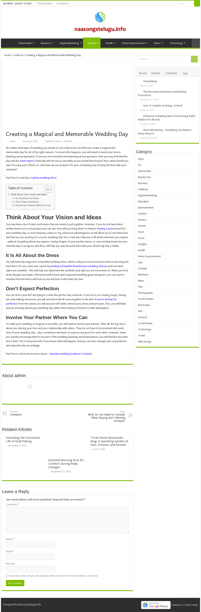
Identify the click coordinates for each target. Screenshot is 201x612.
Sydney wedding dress (44, 177)
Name (10, 539)
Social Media (145, 323)
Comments (171, 73)
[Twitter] (162, 3)
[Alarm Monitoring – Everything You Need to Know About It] (139, 129)
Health (109, 43)
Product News (146, 298)
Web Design (145, 341)
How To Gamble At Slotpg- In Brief (162, 105)
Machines (143, 274)
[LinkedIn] (169, 3)
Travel (141, 335)
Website (10, 563)
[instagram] (173, 3)
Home (8, 43)
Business (46, 43)
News (157, 43)
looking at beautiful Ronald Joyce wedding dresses (79, 266)
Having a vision (105, 228)
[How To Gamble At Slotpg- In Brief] (139, 105)
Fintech (142, 225)
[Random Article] (196, 43)
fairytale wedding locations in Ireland (71, 353)
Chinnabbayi (150, 81)
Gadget (142, 244)
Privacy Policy (44, 3)
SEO (140, 311)
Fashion (92, 43)
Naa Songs (192, 604)
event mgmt (26, 160)
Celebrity (18, 55)
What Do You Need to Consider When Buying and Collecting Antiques (106, 416)
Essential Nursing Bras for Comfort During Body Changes (66, 463)
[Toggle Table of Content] (46, 189)
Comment (12, 504)
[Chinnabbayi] (139, 81)
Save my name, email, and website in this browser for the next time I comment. (54, 575)
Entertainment (145, 207)
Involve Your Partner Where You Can (33, 205)
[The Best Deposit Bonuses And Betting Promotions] (139, 91)
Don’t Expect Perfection (27, 202)
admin (12, 141)
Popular (156, 73)
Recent (143, 73)
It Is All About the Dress (27, 198)
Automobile (25, 43)
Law (140, 262)
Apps (141, 158)
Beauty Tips (144, 177)
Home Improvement (133, 43)
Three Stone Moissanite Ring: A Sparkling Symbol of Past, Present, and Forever (109, 441)
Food (141, 231)
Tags (185, 73)
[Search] (197, 3)
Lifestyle (68, 141)
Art (139, 164)
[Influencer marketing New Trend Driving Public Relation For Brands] (139, 115)
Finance (142, 219)
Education (143, 201)
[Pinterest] (166, 3)
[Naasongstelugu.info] (100, 22)
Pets (140, 286)
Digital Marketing (69, 43)
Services (142, 317)
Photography (145, 292)
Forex (141, 238)
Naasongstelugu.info (29, 604)
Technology (176, 43)
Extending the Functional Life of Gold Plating (23, 439)
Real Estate (144, 305)
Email (10, 551)
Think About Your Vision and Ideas (28, 194)
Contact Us (62, 3)
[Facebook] (158, 3)
